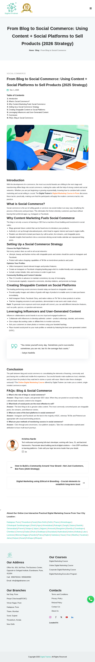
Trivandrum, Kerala (14, 620)
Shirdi (33, 525)
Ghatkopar (41, 532)
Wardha (75, 535)
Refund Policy (57, 603)
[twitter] (61, 617)
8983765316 (15, 577)
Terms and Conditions (60, 594)
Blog (37, 50)
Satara (72, 525)
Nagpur (26, 535)
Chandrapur (79, 528)
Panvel (21, 528)
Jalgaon (43, 528)
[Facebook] (56, 617)
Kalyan (15, 538)
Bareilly (69, 528)
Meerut (18, 535)
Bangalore (60, 528)
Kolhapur (30, 538)
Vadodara (55, 535)
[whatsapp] (90, 599)
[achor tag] (11, 8)
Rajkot (47, 535)
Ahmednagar (65, 522)
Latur (84, 532)
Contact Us (56, 607)
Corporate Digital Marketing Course (62, 570)
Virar (68, 535)
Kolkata (78, 532)
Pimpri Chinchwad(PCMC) (17, 599)
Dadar (26, 532)
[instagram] (50, 617)
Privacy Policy (57, 598)
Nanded (33, 535)
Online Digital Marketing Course (31, 382)
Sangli (65, 525)
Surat (34, 522)
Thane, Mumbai (13, 611)
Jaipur (35, 528)
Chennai (19, 532)
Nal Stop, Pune (12, 594)
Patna (40, 535)
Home (31, 50)
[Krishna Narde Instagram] (23, 452)
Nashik (79, 525)
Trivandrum (26, 522)
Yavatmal (83, 535)
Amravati (51, 528)
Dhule (33, 532)
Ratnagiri (57, 525)
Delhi (50, 522)
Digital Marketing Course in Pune (65, 193)
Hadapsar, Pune (13, 522)
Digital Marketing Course (58, 561)
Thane (56, 522)
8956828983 (26, 577)
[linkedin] (72, 617)
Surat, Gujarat (12, 616)
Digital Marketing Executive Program (63, 574)
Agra (39, 525)
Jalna (9, 538)
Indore (70, 532)
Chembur (10, 532)
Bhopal (38, 538)
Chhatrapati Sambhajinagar (18, 525)
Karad (22, 538)
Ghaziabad (51, 532)
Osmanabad (12, 528)
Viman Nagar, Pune (14, 603)
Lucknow (10, 535)
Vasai (62, 535)
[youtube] (67, 617)
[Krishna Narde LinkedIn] (26, 452)
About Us (55, 611)
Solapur (28, 528)
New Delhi (42, 522)
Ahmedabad (47, 525)
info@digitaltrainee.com (21, 581)
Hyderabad (62, 532)
